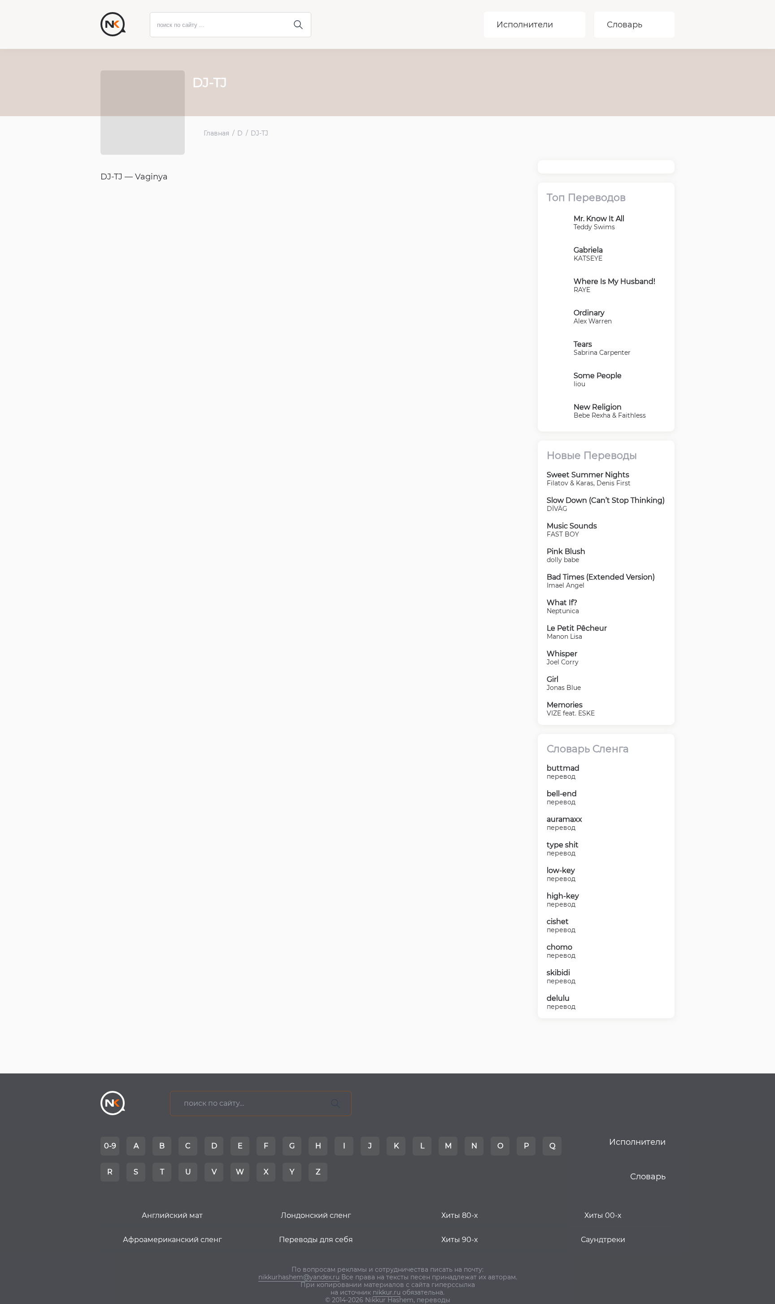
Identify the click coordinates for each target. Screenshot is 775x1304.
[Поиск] (335, 1103)
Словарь (624, 25)
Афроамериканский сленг (172, 1239)
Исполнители (524, 25)
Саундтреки (603, 1239)
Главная (216, 133)
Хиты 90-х (459, 1239)
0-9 (110, 1146)
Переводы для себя (316, 1239)
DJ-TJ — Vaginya (134, 177)
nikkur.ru (387, 1292)
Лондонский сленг (316, 1215)
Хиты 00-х (602, 1215)
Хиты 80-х (459, 1215)
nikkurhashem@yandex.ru (299, 1277)
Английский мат (172, 1215)
